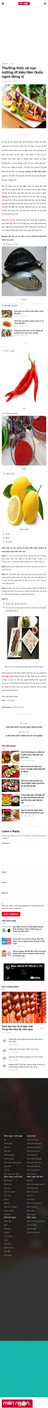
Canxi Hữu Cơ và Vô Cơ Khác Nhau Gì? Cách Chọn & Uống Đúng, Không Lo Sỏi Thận (29, 941)
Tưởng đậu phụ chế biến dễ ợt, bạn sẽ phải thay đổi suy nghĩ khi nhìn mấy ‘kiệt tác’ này (33, 799)
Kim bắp (7, 1251)
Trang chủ (5, 64)
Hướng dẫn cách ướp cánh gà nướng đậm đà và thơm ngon (26, 1040)
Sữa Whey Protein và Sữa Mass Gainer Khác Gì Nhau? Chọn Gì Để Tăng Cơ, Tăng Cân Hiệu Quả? (28, 929)
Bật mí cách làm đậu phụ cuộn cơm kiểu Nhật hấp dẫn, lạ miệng (33, 769)
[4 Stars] (8, 707)
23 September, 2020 (8, 81)
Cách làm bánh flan (34, 1147)
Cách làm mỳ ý (32, 1139)
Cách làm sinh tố (33, 1170)
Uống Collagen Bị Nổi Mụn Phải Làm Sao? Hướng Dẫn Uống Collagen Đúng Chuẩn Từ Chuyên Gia (29, 953)
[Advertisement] (24, 34)
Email (5, 882)
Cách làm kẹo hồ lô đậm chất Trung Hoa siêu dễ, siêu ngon (17, 1028)
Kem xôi (30, 1195)
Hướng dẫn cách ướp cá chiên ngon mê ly (23, 1049)
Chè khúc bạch (9, 1192)
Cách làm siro (32, 1174)
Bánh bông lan (32, 1207)
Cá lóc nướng (9, 1158)
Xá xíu (6, 1199)
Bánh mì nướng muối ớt (35, 1184)
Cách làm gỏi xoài (33, 1166)
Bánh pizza (8, 1180)
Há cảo (6, 1170)
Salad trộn (8, 1221)
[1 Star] (3, 707)
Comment (6, 843)
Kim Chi (7, 1147)
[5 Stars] (10, 707)
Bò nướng (7, 1255)
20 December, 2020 (28, 789)
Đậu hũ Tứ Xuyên (10, 1207)
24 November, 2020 (28, 816)
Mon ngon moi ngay (11, 1174)
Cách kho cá (8, 1247)
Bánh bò (7, 1214)
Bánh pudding (9, 1155)
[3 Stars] (6, 707)
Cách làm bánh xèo (34, 1162)
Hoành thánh (9, 1210)
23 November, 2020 (28, 806)
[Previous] (22, 343)
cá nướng (10, 700)
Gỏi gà (6, 1203)
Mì (5, 1139)
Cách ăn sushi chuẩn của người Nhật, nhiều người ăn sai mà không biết (33, 783)
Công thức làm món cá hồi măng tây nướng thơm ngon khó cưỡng (28, 331)
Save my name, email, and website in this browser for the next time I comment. (23, 906)
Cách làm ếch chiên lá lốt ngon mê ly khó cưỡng (26, 1057)
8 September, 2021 (28, 760)
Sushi (6, 1240)
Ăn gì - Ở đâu (7, 810)
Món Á (12, 64)
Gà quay (7, 1188)
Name (5, 872)
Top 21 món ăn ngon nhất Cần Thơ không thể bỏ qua (32, 811)
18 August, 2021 (27, 774)
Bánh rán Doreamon (34, 1203)
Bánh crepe (31, 1214)
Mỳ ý (6, 1225)
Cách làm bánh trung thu (36, 1221)
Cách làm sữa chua (34, 1143)
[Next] (26, 343)
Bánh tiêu (30, 1210)
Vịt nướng (7, 1244)
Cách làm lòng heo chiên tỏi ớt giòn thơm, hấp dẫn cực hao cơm (32, 754)
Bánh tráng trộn (32, 1192)
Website (5, 893)
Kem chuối (31, 1199)
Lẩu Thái (7, 1195)
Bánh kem (8, 1184)
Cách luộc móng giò (34, 1158)
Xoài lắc (30, 1180)
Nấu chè (7, 1151)
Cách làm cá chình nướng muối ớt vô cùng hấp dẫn (29, 322)
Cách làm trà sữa (33, 1151)
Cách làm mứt (32, 1155)
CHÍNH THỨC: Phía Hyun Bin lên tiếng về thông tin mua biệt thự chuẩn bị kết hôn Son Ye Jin (27, 1065)
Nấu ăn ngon (7, 795)
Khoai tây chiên (32, 1188)
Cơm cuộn (8, 1236)
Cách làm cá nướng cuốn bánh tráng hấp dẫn (28, 312)
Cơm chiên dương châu (12, 1162)
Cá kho (6, 1232)
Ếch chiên (7, 1166)
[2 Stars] (4, 707)
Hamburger (8, 1143)
